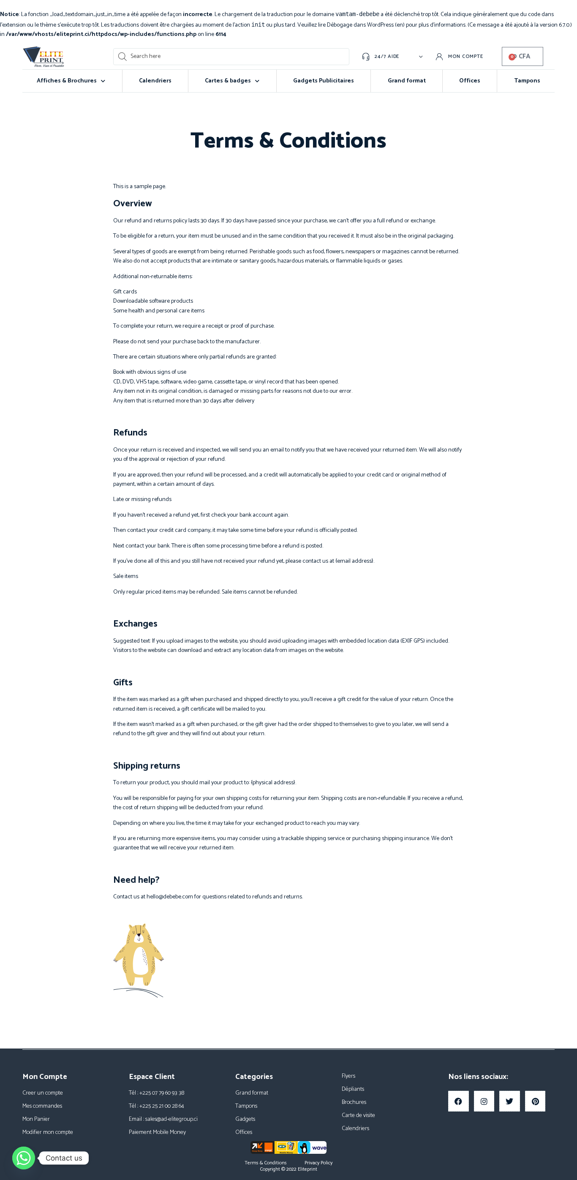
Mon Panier (36, 1119)
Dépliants (353, 1089)
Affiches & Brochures (67, 81)
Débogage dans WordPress (360, 25)
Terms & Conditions (266, 1163)
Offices (469, 81)
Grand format (407, 81)
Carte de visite (358, 1115)
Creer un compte (42, 1093)
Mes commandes (42, 1106)
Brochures (354, 1102)
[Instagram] (484, 1101)
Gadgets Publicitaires (323, 81)
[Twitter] (509, 1101)
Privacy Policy (318, 1163)
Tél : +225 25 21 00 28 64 (156, 1106)
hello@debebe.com (170, 897)
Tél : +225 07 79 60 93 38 (156, 1093)
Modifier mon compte (47, 1132)
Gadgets (245, 1119)
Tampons (527, 81)
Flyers (348, 1076)
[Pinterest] (535, 1101)
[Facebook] (458, 1101)
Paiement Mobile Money (157, 1132)
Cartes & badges (228, 81)
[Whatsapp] (23, 1158)
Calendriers (155, 81)
